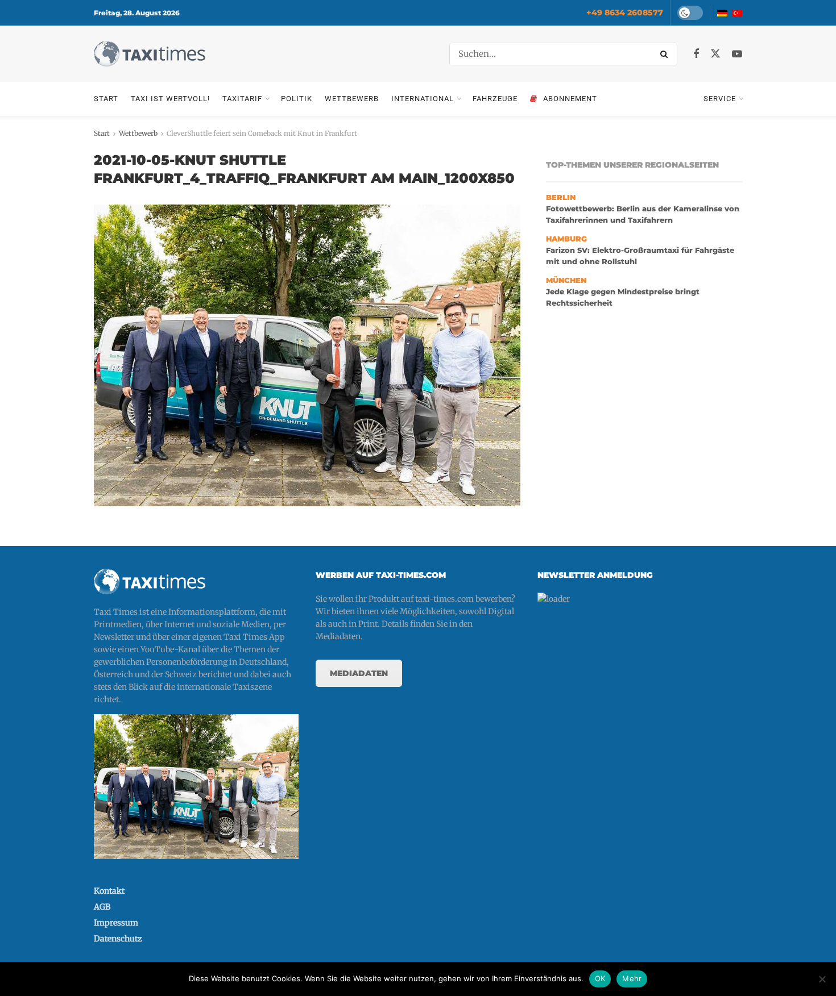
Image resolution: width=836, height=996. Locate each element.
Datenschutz (118, 939)
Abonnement (570, 98)
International (422, 98)
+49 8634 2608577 (624, 12)
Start (106, 98)
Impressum (116, 923)
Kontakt (109, 891)
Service (719, 98)
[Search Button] (666, 54)
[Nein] (821, 979)
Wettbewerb (352, 98)
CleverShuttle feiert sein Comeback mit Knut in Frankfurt (262, 133)
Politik (296, 98)
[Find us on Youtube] (737, 54)
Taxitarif (242, 98)
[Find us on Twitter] (715, 54)
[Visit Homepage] (149, 53)
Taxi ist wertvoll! (170, 98)
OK (600, 978)
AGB (102, 907)
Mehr (632, 978)
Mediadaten (359, 673)
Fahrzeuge (495, 98)
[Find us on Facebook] (696, 54)
